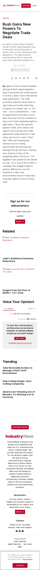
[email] (28, 78)
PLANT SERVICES (20, 541)
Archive (6, 18)
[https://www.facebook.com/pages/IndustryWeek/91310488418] (17, 531)
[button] (4, 5)
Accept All (20, 565)
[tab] (9, 309)
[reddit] (24, 78)
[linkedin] (16, 78)
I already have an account (20, 343)
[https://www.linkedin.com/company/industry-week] (20, 531)
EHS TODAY (28, 544)
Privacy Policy (27, 559)
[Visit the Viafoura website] (31, 319)
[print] (36, 78)
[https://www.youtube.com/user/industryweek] (23, 531)
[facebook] (12, 78)
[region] (20, 314)
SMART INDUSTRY (14, 544)
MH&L (20, 547)
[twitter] (20, 78)
